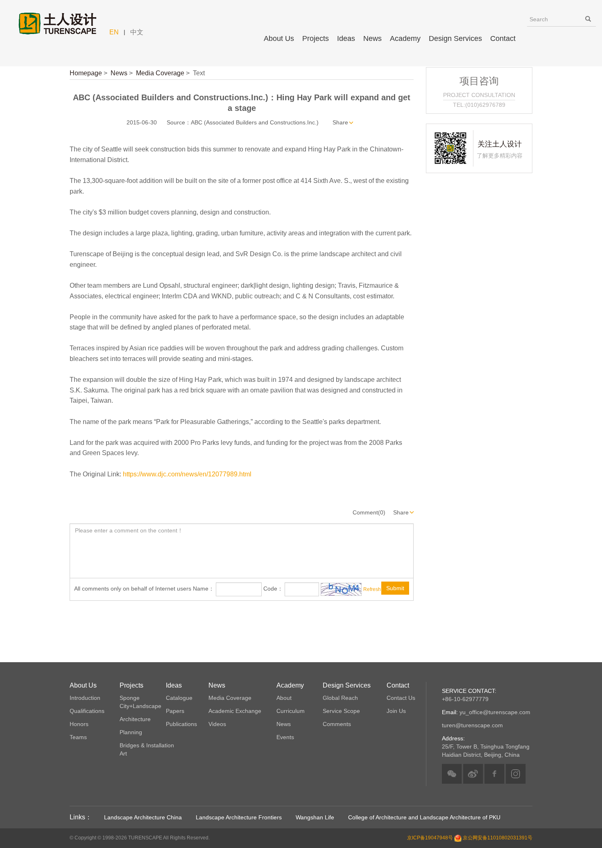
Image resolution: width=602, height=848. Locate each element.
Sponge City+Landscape (140, 702)
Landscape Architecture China (143, 817)
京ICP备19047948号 (430, 838)
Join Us (396, 711)
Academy (405, 38)
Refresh (372, 589)
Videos (217, 724)
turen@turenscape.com (472, 725)
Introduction (85, 698)
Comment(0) (369, 512)
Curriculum (290, 711)
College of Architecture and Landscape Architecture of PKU (424, 817)
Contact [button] (503, 38)
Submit (395, 588)
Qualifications (87, 711)
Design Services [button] (455, 38)
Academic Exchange (234, 711)
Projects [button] (315, 38)
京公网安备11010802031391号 (497, 838)
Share (340, 122)
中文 (136, 32)
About (284, 698)
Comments (337, 724)
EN (114, 32)
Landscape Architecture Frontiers (239, 817)
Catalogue (179, 698)
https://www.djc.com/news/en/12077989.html (187, 474)
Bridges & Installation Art (147, 749)
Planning (131, 732)
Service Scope (341, 711)
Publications (181, 724)
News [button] (372, 38)
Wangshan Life (315, 817)
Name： (203, 588)
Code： (273, 588)
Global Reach (340, 698)
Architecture (135, 719)
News (119, 73)
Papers (175, 711)
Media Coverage (160, 73)
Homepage (86, 73)
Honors (79, 724)
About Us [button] (279, 38)
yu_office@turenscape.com (486, 712)
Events (285, 737)
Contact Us (401, 698)
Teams (78, 737)
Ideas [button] (346, 38)
